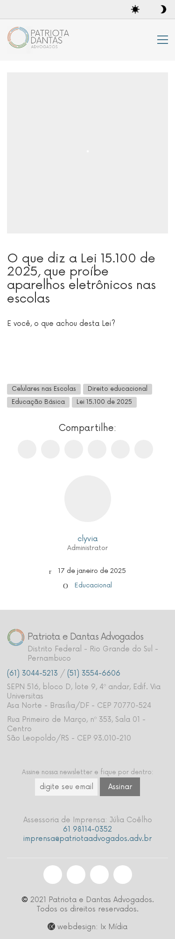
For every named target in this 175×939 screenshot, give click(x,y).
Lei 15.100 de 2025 (104, 402)
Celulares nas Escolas (44, 389)
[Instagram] (52, 874)
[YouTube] (122, 874)
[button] (162, 39)
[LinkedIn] (120, 449)
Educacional (93, 585)
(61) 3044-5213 (32, 673)
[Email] (73, 449)
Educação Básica (38, 402)
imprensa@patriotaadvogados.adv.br (87, 838)
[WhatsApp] (97, 449)
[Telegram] (143, 449)
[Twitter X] (50, 449)
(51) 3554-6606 (93, 673)
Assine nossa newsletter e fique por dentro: (87, 772)
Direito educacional (117, 389)
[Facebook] (27, 449)
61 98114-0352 (87, 829)
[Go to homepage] (39, 40)
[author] (87, 498)
